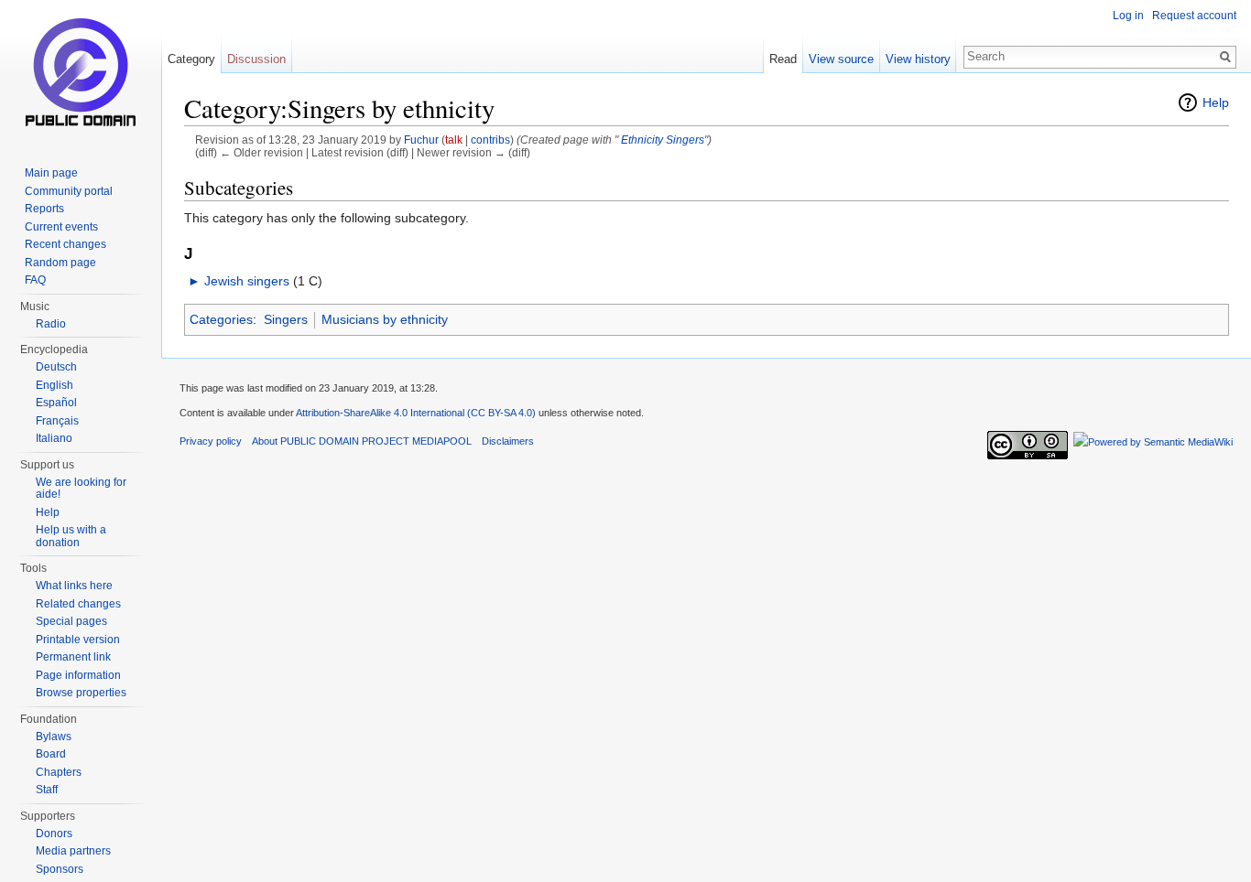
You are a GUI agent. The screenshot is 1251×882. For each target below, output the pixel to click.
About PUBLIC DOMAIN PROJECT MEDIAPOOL (362, 441)
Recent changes (65, 244)
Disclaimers (508, 441)
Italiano (54, 438)
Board (51, 754)
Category (191, 59)
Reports (44, 208)
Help (1215, 102)
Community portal (69, 191)
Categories (221, 319)
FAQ (35, 280)
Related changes (78, 603)
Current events (61, 226)
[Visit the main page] (80, 73)
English (54, 385)
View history (918, 59)
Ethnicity (640, 139)
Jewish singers (246, 281)
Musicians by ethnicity (384, 319)
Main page (51, 173)
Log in (1128, 15)
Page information (78, 675)
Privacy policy (210, 441)
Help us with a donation (71, 536)
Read (783, 59)
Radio (51, 323)
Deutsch (56, 366)
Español (56, 402)
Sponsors (59, 869)
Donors (54, 833)
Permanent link (73, 657)
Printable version (78, 639)
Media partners (73, 850)
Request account (1194, 15)
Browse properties (81, 692)
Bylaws (53, 736)
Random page (60, 262)
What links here (74, 585)
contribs (490, 139)
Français (57, 420)
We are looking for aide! (81, 488)
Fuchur (421, 139)
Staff (47, 789)
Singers (685, 139)
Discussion (256, 59)
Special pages (71, 621)
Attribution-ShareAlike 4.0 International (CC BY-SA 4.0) (416, 412)
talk (453, 139)
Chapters (59, 772)
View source (841, 59)
